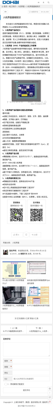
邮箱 (8, 367)
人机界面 (21, 6)
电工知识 (12, 6)
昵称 (8, 361)
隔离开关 (23, 254)
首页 (5, 6)
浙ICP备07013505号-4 (26, 406)
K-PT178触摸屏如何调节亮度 (38, 306)
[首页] (50, 388)
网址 (6, 373)
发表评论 (34, 12)
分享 (35, 235)
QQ (5, 379)
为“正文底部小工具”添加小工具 (26, 318)
